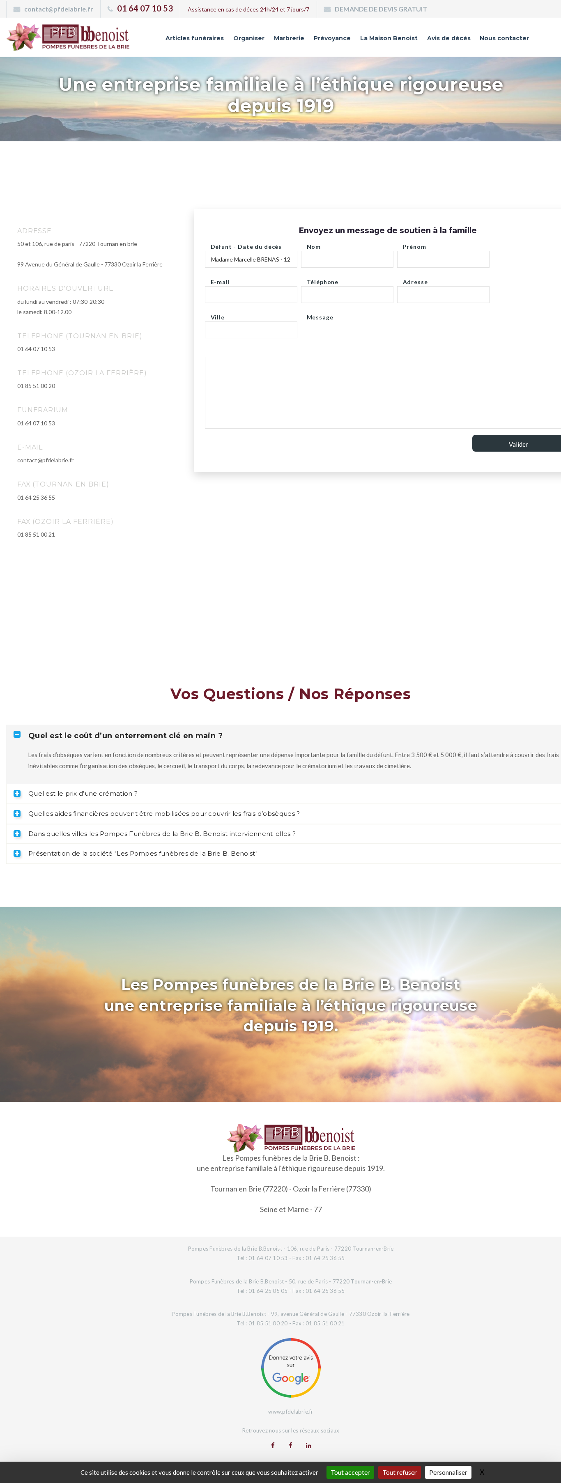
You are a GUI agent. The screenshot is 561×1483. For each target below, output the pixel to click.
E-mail (220, 279)
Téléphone (323, 279)
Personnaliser (448, 1472)
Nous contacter (504, 38)
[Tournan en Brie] (273, 1445)
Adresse (415, 279)
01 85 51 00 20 (36, 385)
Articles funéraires (195, 38)
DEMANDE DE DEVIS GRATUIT (381, 9)
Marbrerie (289, 38)
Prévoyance (332, 38)
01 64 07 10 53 (145, 8)
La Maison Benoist (389, 38)
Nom (314, 244)
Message (320, 315)
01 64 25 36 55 (36, 497)
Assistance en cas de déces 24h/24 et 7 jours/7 (248, 9)
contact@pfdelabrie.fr (58, 9)
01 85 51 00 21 (36, 534)
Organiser (248, 38)
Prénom (414, 244)
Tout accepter (350, 1472)
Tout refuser (399, 1472)
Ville (218, 315)
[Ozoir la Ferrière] (290, 1445)
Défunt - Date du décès (246, 244)
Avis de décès (449, 38)
